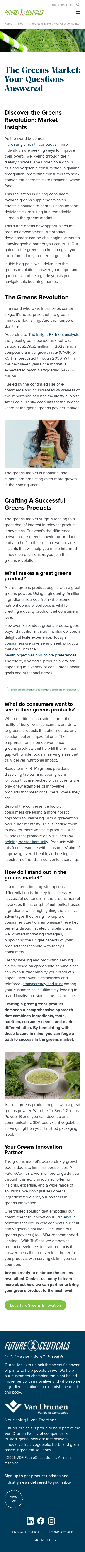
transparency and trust (43, 984)
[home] (24, 12)
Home (8, 24)
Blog (52, 5)
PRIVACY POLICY (26, 1531)
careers (67, 5)
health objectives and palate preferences (40, 655)
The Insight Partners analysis (53, 334)
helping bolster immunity (26, 842)
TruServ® (63, 1217)
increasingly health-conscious (30, 144)
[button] (78, 5)
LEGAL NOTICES (42, 1540)
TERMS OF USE (61, 1531)
